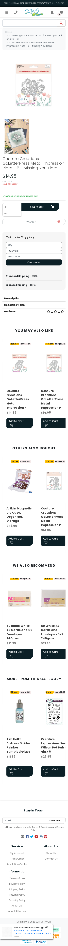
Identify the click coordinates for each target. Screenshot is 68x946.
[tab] (34, 298)
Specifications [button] (14, 305)
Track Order (17, 858)
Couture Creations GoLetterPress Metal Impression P (17, 399)
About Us (51, 853)
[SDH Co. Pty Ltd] (34, 12)
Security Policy (17, 900)
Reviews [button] (10, 311)
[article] (19, 385)
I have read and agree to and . (35, 828)
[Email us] (22, 836)
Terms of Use (17, 878)
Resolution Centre (17, 864)
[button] (34, 222)
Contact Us (51, 858)
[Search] (61, 23)
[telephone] (15, 12)
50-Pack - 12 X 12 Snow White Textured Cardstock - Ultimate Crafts (32, 932)
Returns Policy (17, 894)
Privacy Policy (17, 884)
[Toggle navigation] (7, 12)
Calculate (33, 262)
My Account (17, 853)
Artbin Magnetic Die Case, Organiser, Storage (19, 514)
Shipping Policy (17, 889)
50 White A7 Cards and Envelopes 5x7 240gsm (52, 632)
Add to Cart (37, 207)
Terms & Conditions (42, 827)
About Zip (17, 905)
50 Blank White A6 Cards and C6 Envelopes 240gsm (19, 632)
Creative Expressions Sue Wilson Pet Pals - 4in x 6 (54, 745)
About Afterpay (17, 911)
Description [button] (12, 298)
